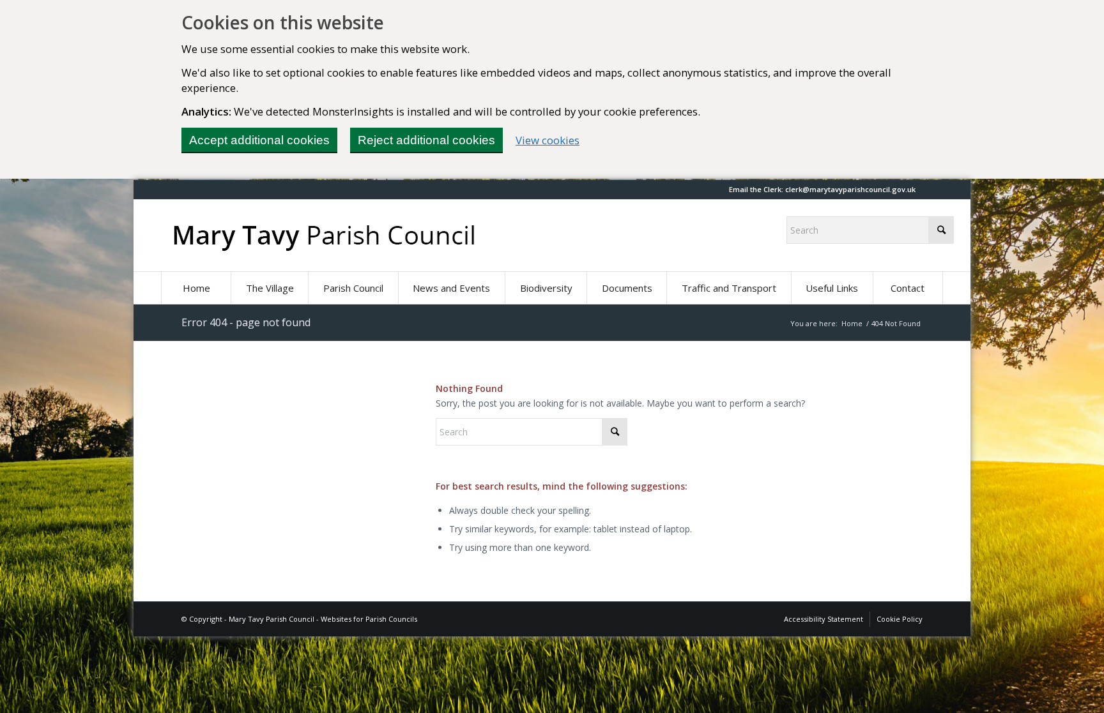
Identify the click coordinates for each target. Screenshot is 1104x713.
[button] (451, 288)
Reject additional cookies (426, 140)
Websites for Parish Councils (369, 619)
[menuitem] (196, 288)
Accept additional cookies (259, 140)
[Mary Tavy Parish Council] (324, 235)
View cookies (547, 140)
